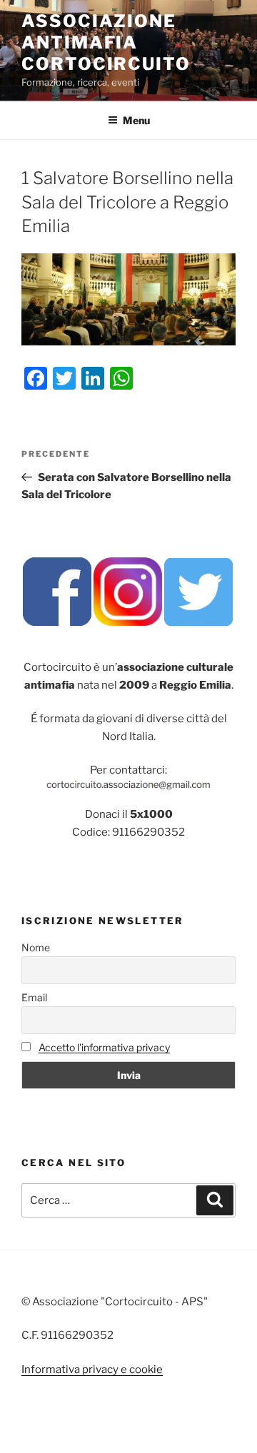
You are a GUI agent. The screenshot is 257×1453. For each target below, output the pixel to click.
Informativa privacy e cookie (92, 1369)
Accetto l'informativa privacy (104, 1047)
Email (34, 997)
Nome (35, 947)
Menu (136, 120)
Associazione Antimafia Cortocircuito (106, 42)
